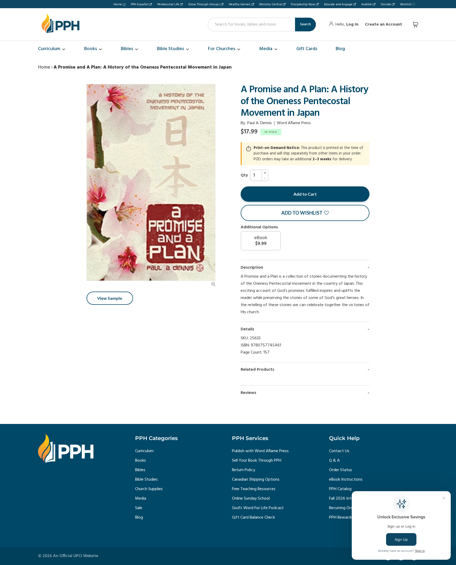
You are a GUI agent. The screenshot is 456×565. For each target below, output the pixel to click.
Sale (138, 508)
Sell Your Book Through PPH (256, 460)
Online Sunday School (251, 498)
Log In (352, 24)
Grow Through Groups (204, 4)
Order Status (340, 470)
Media (140, 498)
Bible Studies (146, 479)
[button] (305, 213)
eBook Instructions (346, 479)
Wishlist (405, 4)
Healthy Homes (239, 4)
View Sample (109, 298)
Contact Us (339, 451)
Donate (386, 4)
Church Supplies (149, 489)
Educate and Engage (338, 4)
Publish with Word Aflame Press (260, 451)
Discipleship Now (303, 4)
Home (117, 4)
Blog (139, 517)
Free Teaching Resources (254, 489)
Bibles (140, 470)
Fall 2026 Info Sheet (347, 498)
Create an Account (383, 24)
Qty (244, 175)
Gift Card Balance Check (253, 517)
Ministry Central (270, 4)
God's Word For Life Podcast (258, 508)
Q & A (334, 460)
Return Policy (243, 470)
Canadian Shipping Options (255, 479)
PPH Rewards (341, 517)
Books (140, 460)
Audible (366, 4)
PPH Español (139, 4)
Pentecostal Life (168, 4)
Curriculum (144, 451)
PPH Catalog (340, 489)
